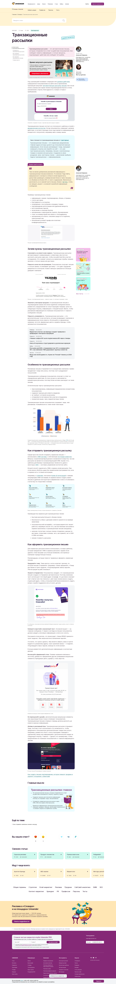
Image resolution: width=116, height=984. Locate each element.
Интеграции (61, 971)
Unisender (40, 475)
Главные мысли (16, 60)
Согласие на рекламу (48, 975)
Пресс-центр (31, 969)
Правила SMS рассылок (48, 977)
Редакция (77, 965)
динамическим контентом (36, 128)
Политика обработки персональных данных (48, 965)
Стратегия (33, 887)
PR (58, 891)
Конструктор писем (63, 960)
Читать (76, 963)
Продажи (68, 887)
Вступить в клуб (53, 942)
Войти (87, 4)
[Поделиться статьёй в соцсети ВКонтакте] (68, 837)
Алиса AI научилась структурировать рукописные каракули (50, 343)
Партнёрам (14, 967)
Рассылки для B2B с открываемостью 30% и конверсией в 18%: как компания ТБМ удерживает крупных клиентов (49, 349)
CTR (67, 440)
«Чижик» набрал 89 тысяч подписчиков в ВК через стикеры (50, 338)
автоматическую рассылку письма (55, 85)
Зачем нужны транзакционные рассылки (18, 48)
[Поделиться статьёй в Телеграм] (61, 836)
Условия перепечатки (79, 974)
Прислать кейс (78, 971)
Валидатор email (62, 963)
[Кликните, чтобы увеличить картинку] (51, 107)
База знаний (30, 963)
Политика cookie (47, 968)
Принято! (98, 981)
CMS (36, 465)
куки (21, 980)
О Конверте (77, 960)
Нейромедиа (77, 976)
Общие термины (19, 887)
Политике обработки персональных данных (25, 945)
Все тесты (79, 294)
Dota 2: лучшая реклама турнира (81, 79)
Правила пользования (48, 960)
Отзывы (14, 969)
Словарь (29, 965)
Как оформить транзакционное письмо (18, 57)
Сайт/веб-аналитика (82, 887)
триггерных (65, 140)
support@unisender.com (91, 938)
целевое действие (63, 81)
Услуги (44, 4)
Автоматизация (62, 967)
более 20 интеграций (58, 475)
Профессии (65, 891)
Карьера (14, 971)
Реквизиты (14, 965)
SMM (95, 887)
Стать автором (78, 969)
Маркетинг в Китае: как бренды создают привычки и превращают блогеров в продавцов (47, 332)
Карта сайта (15, 974)
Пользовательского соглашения (27, 944)
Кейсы (61, 4)
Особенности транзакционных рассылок (18, 51)
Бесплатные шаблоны (64, 965)
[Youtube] (93, 958)
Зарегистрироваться (97, 4)
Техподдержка (31, 967)
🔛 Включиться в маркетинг (57, 976)
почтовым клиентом (65, 457)
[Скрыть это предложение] (65, 976)
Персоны (76, 891)
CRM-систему (42, 457)
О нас (13, 960)
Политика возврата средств (49, 970)
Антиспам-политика (47, 963)
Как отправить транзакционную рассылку (18, 54)
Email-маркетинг (35, 30)
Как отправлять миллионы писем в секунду (25, 824)
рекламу (44, 947)
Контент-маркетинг (36, 891)
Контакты (14, 963)
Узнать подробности (21, 921)
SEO (101, 887)
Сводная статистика (63, 969)
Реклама (58, 887)
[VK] (91, 958)
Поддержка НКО (31, 971)
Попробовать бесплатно (40, 73)
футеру (65, 182)
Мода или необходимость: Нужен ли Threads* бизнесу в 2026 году (51, 355)
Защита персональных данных (50, 973)
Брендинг (50, 891)
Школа (67, 4)
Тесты (85, 891)
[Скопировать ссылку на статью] (75, 836)
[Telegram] (95, 958)
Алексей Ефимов (81, 173)
